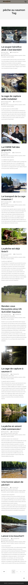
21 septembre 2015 (7, 201)
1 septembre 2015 (7, 314)
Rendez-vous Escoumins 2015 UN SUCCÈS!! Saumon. (11, 309)
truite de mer (22, 492)
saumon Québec (10, 57)
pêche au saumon (18, 55)
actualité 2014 (6, 316)
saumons (17, 492)
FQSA (4, 55)
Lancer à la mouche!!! (12, 536)
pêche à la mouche (10, 55)
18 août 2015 (6, 431)
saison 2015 (5, 103)
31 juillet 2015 (6, 538)
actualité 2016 (6, 53)
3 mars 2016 (5, 52)
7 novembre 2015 (6, 152)
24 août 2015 (6, 374)
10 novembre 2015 (7, 101)
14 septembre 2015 (7, 254)
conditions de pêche (7, 433)
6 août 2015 (5, 487)
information (12, 316)
